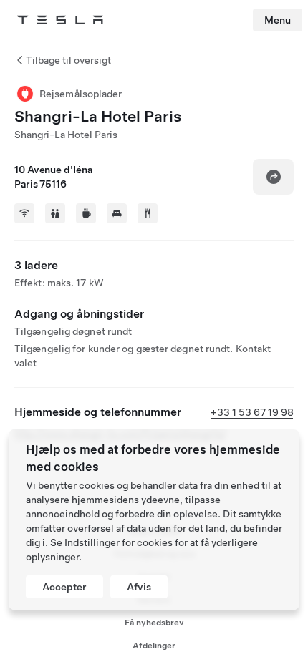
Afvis (139, 587)
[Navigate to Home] (60, 20)
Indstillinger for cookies (118, 542)
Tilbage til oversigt (68, 60)
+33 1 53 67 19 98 (252, 412)
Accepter (64, 587)
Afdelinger (154, 646)
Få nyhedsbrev (154, 623)
